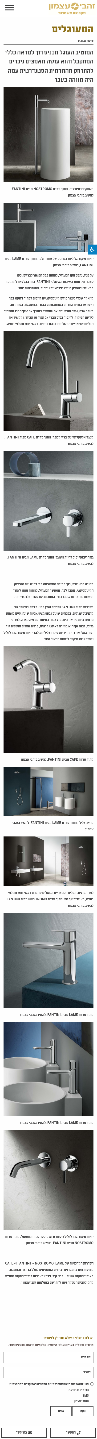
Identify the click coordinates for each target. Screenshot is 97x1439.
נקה (82, 1411)
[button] (92, 250)
